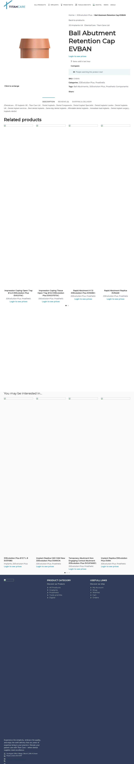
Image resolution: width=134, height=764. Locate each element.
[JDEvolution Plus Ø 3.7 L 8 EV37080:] (18, 476)
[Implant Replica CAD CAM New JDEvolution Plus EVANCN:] (50, 476)
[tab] (48, 100)
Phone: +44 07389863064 (16, 760)
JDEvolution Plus (84, 15)
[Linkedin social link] (83, 91)
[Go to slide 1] (66, 306)
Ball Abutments (81, 86)
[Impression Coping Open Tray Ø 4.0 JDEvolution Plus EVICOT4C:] (18, 203)
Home (71, 15)
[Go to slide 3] (69, 573)
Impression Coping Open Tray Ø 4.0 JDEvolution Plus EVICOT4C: (18, 293)
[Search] (125, 5)
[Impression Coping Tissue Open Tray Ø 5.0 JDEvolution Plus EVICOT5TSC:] (50, 203)
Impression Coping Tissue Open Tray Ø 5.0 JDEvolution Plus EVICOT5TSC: (51, 293)
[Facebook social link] (75, 91)
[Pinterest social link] (80, 91)
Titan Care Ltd (103, 25)
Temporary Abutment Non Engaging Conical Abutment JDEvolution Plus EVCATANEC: (82, 560)
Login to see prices (77, 56)
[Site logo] (14, 4)
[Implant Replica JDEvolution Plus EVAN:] (115, 476)
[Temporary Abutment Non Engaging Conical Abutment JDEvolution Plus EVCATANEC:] (83, 476)
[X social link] (78, 91)
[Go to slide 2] (68, 306)
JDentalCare (90, 25)
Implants (8, 564)
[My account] (129, 5)
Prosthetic (100, 82)
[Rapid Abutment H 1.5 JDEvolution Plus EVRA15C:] (83, 203)
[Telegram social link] (85, 91)
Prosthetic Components (117, 86)
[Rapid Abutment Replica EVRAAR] (115, 203)
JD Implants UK (76, 25)
